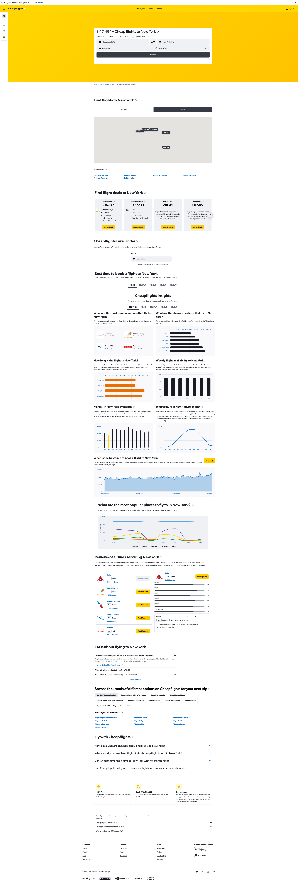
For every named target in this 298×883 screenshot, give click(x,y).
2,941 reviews (112, 635)
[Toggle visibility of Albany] (173, 546)
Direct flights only (142, 36)
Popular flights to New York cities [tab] (133, 695)
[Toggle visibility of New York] (133, 546)
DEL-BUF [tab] (153, 285)
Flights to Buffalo (130, 175)
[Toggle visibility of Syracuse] (164, 546)
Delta (109, 575)
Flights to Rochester (101, 178)
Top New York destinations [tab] (106, 695)
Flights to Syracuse (160, 175)
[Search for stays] (4, 20)
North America (104, 84)
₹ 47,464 (104, 31)
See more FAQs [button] (135, 680)
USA (113, 84)
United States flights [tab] (177, 695)
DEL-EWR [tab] (142, 285)
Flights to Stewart (179, 724)
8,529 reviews (112, 582)
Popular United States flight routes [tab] (109, 706)
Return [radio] (183, 109)
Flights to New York (101, 175)
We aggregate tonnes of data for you (110, 827)
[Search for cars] (4, 25)
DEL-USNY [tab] (133, 307)
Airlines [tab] (130, 706)
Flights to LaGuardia (180, 718)
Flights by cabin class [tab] (136, 700)
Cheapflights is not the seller (107, 822)
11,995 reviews (112, 608)
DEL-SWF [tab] (173, 285)
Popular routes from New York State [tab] (110, 700)
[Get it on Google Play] (200, 849)
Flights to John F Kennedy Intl (106, 718)
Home (95, 84)
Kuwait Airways (113, 614)
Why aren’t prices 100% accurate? (109, 831)
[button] (295, 2)
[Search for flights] (4, 16)
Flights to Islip (129, 178)
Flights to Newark (140, 718)
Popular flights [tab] (154, 700)
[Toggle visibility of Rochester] (153, 546)
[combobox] (101, 36)
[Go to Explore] (4, 30)
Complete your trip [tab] (158, 695)
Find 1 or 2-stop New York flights (107, 665)
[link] (108, 227)
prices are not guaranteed (141, 816)
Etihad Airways (112, 588)
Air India (110, 628)
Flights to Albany (189, 175)
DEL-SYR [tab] (163, 285)
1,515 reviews (112, 595)
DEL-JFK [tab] (132, 285)
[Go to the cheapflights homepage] (17, 9)
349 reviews (111, 621)
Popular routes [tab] (190, 700)
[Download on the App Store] (200, 855)
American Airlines (113, 601)
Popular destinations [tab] (172, 700)
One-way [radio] (124, 109)
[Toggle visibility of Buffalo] (143, 546)
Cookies (40, 2)
